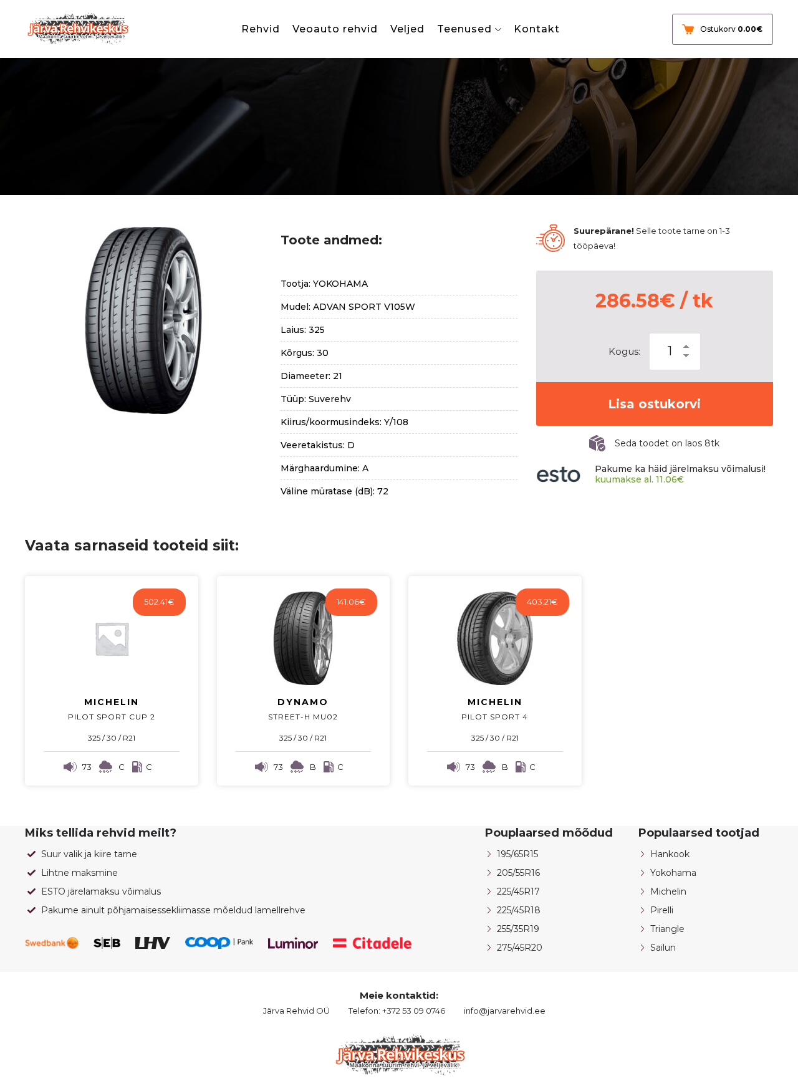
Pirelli (661, 910)
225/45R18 (519, 910)
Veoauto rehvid (335, 29)
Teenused (464, 29)
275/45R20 (519, 947)
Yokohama (673, 872)
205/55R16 (518, 872)
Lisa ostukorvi (654, 403)
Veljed (407, 29)
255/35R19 (518, 928)
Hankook (670, 854)
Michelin (668, 891)
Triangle (667, 928)
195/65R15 (517, 854)
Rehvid (260, 29)
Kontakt (537, 29)
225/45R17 (518, 891)
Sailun (663, 947)
